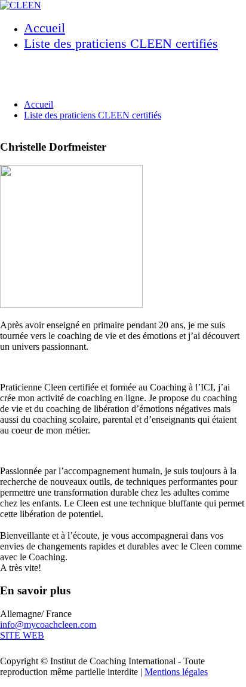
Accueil (44, 27)
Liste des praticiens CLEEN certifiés (121, 43)
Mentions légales (176, 672)
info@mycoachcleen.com (48, 624)
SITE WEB (22, 635)
